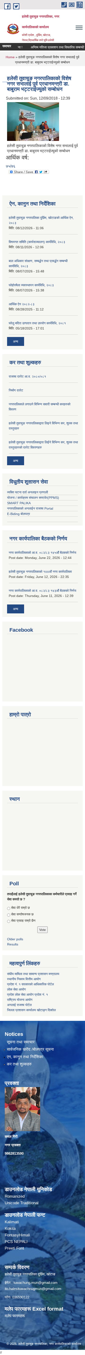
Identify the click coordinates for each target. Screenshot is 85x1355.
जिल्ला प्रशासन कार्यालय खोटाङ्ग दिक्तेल (31, 1010)
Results (12, 944)
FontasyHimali (17, 1235)
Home (10, 57)
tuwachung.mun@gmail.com (35, 1283)
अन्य (15, 341)
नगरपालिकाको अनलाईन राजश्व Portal (30, 508)
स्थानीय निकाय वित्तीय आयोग (24, 979)
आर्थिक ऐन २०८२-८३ (21, 304)
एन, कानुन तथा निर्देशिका (25, 1057)
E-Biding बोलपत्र (18, 514)
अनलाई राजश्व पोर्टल (19, 1005)
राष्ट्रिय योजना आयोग (19, 1000)
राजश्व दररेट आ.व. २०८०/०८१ (27, 376)
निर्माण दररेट (16, 390)
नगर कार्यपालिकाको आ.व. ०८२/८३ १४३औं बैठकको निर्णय (42, 590)
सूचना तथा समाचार (20, 1042)
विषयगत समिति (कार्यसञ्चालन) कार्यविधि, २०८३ (37, 242)
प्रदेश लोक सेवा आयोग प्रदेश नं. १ (27, 994)
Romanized (15, 1196)
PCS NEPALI (16, 1241)
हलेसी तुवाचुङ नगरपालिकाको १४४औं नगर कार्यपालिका (40, 571)
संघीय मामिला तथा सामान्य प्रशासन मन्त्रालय (33, 974)
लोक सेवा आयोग (16, 989)
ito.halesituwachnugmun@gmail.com (33, 1289)
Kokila (10, 1228)
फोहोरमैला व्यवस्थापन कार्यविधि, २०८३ (31, 285)
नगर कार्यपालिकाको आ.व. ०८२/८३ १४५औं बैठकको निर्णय (42, 552)
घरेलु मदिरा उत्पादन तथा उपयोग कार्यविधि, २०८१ (37, 323)
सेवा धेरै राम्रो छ (20, 908)
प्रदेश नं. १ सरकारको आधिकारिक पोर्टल (30, 984)
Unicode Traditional (21, 1203)
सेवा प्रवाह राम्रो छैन (23, 920)
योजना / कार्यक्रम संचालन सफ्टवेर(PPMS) (33, 497)
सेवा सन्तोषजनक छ (22, 914)
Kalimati (12, 1222)
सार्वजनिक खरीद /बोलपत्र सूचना (30, 1049)
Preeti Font (14, 1248)
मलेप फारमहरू (15, 1316)
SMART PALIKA (19, 503)
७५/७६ (10, 166)
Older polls (15, 939)
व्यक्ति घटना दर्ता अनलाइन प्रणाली (27, 492)
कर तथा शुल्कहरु (19, 1064)
